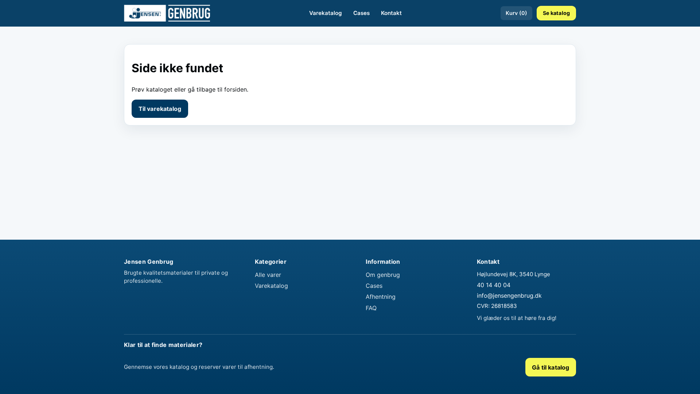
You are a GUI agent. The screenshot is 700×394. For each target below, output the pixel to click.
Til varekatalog (160, 108)
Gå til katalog (550, 367)
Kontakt (391, 12)
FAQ (371, 308)
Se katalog (556, 13)
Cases (361, 12)
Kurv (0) (516, 13)
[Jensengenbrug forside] (167, 13)
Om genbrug (383, 274)
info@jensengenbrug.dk (509, 295)
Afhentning (381, 296)
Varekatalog (325, 12)
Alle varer (268, 274)
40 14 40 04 (493, 285)
